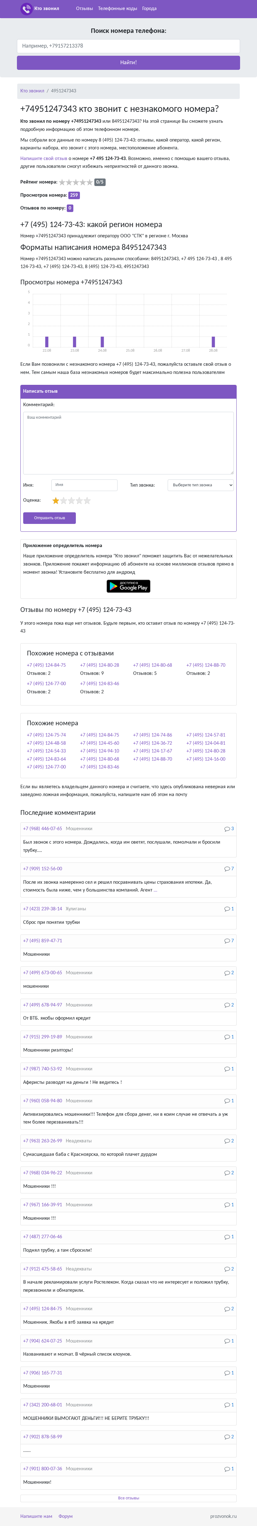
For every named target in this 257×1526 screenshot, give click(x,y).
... (155, 890)
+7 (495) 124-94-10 (99, 751)
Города (149, 8)
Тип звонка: (142, 485)
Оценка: (32, 500)
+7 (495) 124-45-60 (99, 743)
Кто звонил (46, 8)
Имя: (28, 485)
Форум (66, 1516)
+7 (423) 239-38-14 (42, 909)
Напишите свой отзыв (43, 158)
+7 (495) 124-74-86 (152, 735)
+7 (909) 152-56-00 (42, 869)
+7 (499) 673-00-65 (42, 972)
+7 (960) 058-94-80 (42, 1101)
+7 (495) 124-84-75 (46, 665)
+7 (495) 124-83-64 (46, 759)
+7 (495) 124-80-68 (152, 665)
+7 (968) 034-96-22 (42, 1173)
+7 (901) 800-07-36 (42, 1469)
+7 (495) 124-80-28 (99, 665)
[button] (128, 63)
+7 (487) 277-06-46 (42, 1236)
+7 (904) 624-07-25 (42, 1341)
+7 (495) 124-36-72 (152, 743)
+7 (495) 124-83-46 (99, 683)
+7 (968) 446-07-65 (42, 828)
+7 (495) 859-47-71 (42, 941)
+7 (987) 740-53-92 (42, 1069)
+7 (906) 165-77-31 (42, 1373)
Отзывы (84, 8)
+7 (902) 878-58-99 (42, 1437)
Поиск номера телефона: (128, 31)
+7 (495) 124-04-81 (205, 743)
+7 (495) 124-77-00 (46, 683)
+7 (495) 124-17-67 (152, 751)
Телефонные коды (117, 8)
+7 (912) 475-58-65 (42, 1269)
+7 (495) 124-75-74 (46, 735)
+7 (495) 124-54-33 (46, 751)
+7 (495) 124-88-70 (205, 665)
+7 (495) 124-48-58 (46, 743)
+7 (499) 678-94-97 (42, 1005)
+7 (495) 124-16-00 (205, 759)
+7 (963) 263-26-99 (42, 1141)
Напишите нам (36, 1516)
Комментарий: (39, 404)
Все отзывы (128, 1498)
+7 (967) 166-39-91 (42, 1205)
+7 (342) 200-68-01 (42, 1405)
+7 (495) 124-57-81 (205, 735)
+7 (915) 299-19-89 (42, 1037)
